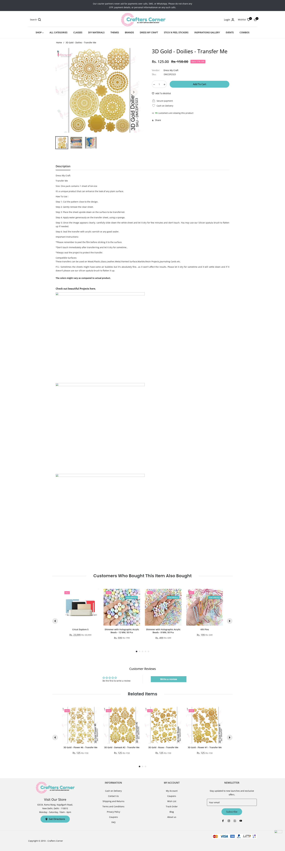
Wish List (171, 801)
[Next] (229, 621)
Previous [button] (62, 92)
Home (59, 42)
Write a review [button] (168, 679)
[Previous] (55, 621)
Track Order (172, 806)
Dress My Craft (171, 70)
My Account (172, 790)
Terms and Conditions (113, 806)
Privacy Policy (113, 811)
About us (171, 817)
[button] (35, 19)
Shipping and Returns (113, 801)
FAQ (113, 822)
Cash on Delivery (113, 790)
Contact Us (113, 796)
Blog (172, 811)
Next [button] (133, 92)
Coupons (113, 817)
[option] (98, 90)
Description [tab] (63, 166)
